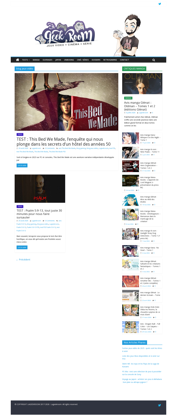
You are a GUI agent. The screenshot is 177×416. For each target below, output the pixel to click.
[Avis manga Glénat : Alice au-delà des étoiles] (130, 195)
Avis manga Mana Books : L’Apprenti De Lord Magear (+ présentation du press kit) (149, 182)
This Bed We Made (41, 152)
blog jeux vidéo (92, 148)
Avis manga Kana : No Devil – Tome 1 (149, 248)
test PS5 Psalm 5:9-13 (48, 227)
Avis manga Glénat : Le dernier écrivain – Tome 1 (150, 295)
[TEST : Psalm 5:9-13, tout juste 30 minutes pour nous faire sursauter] (40, 176)
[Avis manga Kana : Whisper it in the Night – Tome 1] (130, 134)
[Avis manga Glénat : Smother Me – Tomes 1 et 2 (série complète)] (130, 277)
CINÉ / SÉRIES (83, 60)
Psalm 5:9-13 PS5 (33, 227)
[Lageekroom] (88, 13)
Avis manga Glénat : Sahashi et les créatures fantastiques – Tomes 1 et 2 (150, 265)
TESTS (25, 60)
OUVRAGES (47, 60)
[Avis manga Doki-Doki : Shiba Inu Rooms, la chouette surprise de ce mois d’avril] (130, 306)
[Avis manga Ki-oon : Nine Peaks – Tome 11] (130, 148)
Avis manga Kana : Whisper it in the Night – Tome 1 (150, 137)
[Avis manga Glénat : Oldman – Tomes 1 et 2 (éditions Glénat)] (142, 74)
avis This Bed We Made (67, 148)
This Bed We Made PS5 (57, 152)
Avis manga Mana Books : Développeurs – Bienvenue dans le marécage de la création (150, 216)
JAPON (58, 60)
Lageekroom (36, 148)
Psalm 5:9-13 (21, 227)
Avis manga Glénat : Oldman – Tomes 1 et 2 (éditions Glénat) (139, 106)
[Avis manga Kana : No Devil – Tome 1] (130, 246)
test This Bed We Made (25, 152)
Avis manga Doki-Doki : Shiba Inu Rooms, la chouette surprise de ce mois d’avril (150, 311)
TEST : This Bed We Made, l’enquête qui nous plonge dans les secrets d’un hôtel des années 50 (64, 141)
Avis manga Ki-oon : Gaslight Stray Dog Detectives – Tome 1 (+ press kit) (150, 234)
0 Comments (50, 148)
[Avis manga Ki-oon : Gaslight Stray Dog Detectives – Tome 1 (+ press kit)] (130, 229)
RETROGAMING (110, 60)
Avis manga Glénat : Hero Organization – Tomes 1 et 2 (148, 165)
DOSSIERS (96, 60)
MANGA (36, 60)
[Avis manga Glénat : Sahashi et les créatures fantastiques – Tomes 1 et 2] (130, 260)
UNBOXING (69, 60)
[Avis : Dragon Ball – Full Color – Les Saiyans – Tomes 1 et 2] (130, 322)
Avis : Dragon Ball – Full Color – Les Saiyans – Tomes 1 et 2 (150, 326)
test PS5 (112, 148)
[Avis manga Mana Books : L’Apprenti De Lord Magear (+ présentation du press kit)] (130, 176)
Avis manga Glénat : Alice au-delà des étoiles (148, 199)
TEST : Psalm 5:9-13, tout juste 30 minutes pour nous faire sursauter (39, 213)
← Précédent (23, 259)
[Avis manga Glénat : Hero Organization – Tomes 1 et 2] (130, 162)
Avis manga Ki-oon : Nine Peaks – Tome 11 (150, 150)
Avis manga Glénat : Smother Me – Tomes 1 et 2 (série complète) (150, 280)
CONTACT (124, 60)
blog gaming (81, 148)
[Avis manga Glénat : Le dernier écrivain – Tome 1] (130, 291)
